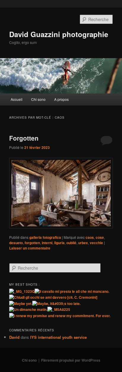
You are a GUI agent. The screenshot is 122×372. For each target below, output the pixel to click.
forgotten (32, 242)
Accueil (17, 99)
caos (90, 237)
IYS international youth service (58, 337)
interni (47, 242)
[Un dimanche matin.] (28, 309)
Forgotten (23, 137)
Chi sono (38, 99)
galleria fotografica (45, 237)
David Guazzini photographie (58, 34)
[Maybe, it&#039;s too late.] (56, 303)
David (14, 337)
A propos (61, 99)
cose (100, 237)
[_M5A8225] (58, 309)
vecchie (96, 242)
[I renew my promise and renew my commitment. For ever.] (59, 315)
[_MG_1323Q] (22, 291)
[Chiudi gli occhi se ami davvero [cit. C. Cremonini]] (53, 297)
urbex (83, 242)
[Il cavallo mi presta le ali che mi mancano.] (72, 291)
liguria (59, 242)
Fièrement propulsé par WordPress (70, 360)
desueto (16, 242)
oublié (71, 242)
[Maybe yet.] (20, 303)
